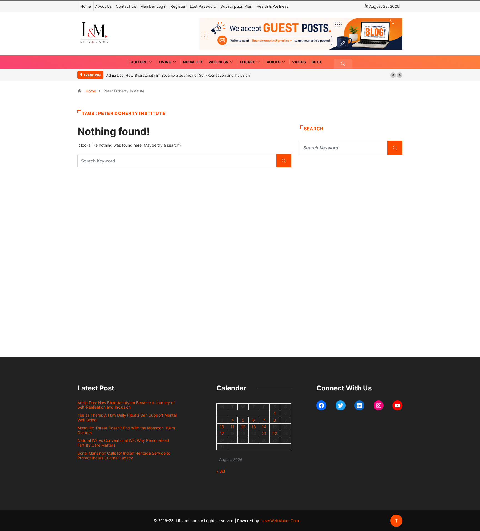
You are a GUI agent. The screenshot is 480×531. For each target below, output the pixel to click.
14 (264, 426)
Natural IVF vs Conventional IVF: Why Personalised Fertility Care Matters (123, 442)
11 (232, 426)
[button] (393, 75)
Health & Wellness (272, 6)
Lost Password (203, 6)
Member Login (153, 6)
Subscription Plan (236, 6)
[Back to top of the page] (396, 521)
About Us (103, 6)
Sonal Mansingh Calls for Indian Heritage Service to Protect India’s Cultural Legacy (124, 455)
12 (243, 426)
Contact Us (126, 6)
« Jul (220, 471)
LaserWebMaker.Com (279, 520)
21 (264, 433)
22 (274, 433)
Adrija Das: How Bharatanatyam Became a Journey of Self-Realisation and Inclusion (178, 75)
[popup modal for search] (343, 64)
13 (253, 426)
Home (85, 6)
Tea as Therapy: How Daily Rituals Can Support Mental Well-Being (127, 417)
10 (222, 426)
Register (178, 6)
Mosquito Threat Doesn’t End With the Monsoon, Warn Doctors (126, 430)
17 (222, 433)
